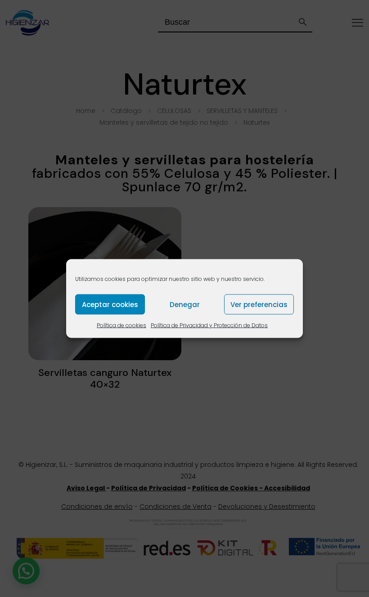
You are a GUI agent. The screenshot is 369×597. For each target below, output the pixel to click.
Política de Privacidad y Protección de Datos (209, 325)
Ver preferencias (259, 304)
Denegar (185, 304)
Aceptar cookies (110, 304)
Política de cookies (121, 325)
